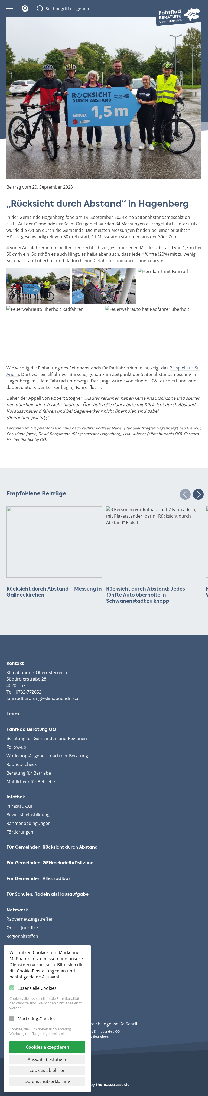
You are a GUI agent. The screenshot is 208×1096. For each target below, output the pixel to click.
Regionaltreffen (22, 936)
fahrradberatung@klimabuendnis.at (43, 698)
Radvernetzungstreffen (30, 919)
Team (12, 714)
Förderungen (19, 832)
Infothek (15, 797)
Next (198, 494)
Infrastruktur (19, 806)
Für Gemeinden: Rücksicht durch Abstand (52, 847)
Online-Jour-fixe (22, 928)
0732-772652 (28, 692)
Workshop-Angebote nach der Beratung (47, 756)
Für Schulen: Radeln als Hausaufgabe (47, 894)
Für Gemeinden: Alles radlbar (38, 879)
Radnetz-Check (21, 764)
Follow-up (16, 747)
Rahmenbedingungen (28, 823)
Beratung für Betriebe (28, 773)
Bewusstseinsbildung (28, 815)
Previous (185, 494)
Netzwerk (17, 910)
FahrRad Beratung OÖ (31, 730)
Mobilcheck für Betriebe (30, 782)
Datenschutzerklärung (47, 1081)
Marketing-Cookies (37, 1019)
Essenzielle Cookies (37, 988)
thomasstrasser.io (113, 1084)
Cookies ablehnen (47, 1070)
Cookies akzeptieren (47, 1047)
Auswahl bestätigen (47, 1059)
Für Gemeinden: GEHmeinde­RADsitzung (50, 863)
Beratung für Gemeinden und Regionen (46, 738)
